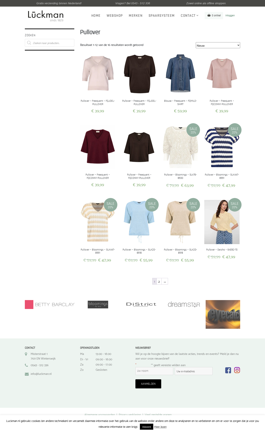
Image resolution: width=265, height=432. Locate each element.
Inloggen (230, 15)
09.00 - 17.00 (104, 364)
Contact (188, 15)
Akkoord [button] (146, 426)
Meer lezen (160, 426)
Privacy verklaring (130, 414)
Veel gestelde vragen (158, 414)
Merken (135, 15)
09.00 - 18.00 (104, 359)
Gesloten (101, 369)
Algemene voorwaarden (99, 414)
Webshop (115, 15)
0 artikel (216, 15)
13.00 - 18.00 (103, 353)
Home (96, 15)
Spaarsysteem (162, 15)
